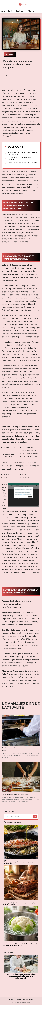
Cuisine (9, 54)
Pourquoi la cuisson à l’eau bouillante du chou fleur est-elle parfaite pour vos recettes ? (20, 944)
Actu (4, 790)
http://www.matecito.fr (12, 607)
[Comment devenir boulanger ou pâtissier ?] (21, 777)
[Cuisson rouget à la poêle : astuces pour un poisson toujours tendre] (21, 842)
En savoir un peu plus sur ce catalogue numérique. (19, 158)
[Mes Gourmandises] (22, 4)
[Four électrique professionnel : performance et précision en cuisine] (21, 730)
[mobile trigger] (12, 4)
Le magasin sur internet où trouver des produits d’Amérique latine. (22, 153)
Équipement (6, 743)
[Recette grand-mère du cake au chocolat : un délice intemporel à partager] (21, 882)
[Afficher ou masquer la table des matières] (30, 146)
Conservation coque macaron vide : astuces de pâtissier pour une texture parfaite (21, 976)
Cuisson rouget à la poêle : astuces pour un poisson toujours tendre (19, 862)
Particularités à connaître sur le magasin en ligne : (22, 163)
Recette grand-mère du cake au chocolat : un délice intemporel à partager (19, 903)
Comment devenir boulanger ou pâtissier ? (15, 794)
